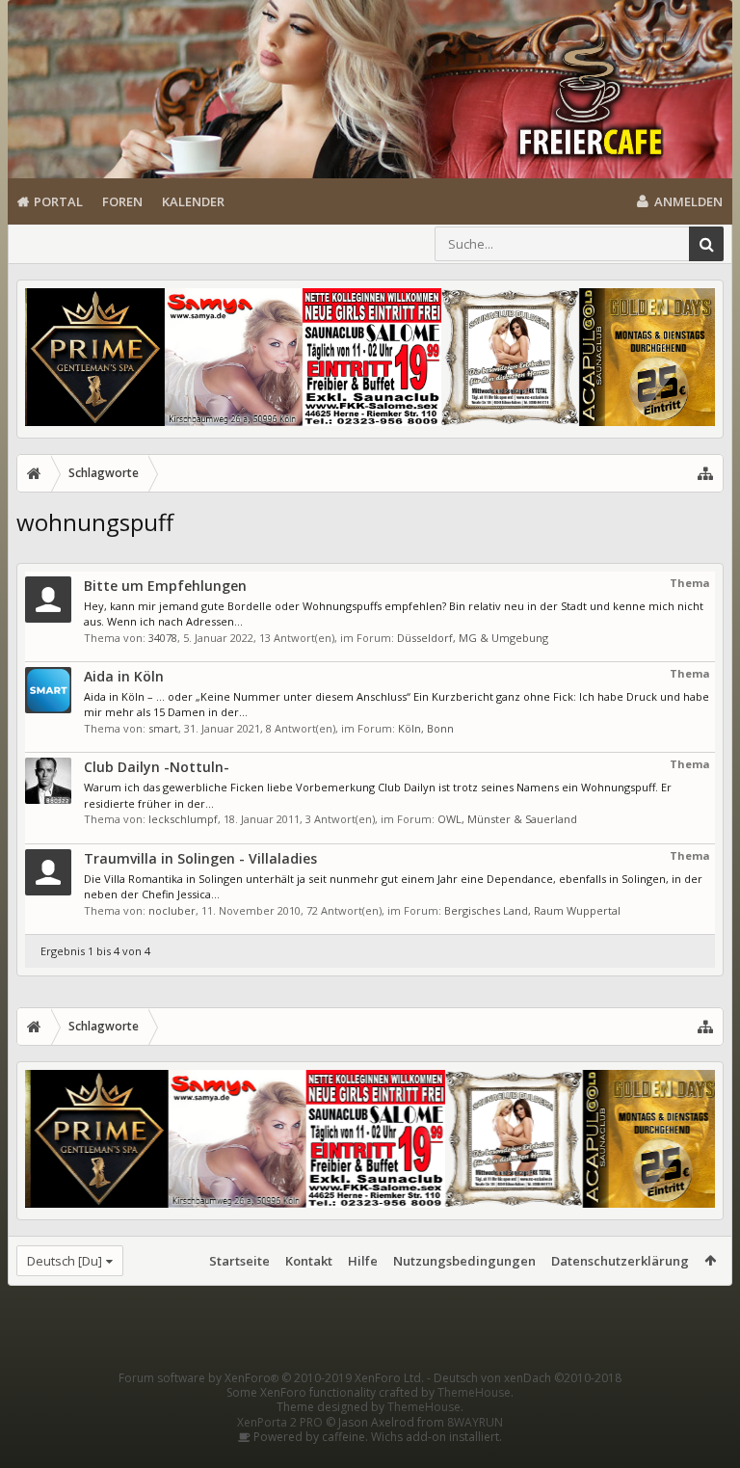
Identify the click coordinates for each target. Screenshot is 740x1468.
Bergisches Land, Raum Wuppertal (532, 910)
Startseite (239, 1260)
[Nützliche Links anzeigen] (705, 473)
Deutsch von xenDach (527, 1378)
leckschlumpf (183, 819)
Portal (58, 201)
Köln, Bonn (426, 728)
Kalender (193, 201)
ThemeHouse (474, 1392)
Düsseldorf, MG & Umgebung (472, 637)
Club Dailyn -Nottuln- (156, 767)
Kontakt (308, 1260)
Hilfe (363, 1260)
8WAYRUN (475, 1422)
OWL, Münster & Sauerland (507, 819)
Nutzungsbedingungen (464, 1260)
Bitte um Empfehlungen (165, 585)
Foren (122, 201)
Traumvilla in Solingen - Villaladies (200, 858)
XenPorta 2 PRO (280, 1422)
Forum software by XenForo (271, 1378)
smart (163, 728)
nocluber (172, 910)
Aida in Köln (124, 676)
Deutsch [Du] (64, 1260)
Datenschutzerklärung (620, 1260)
